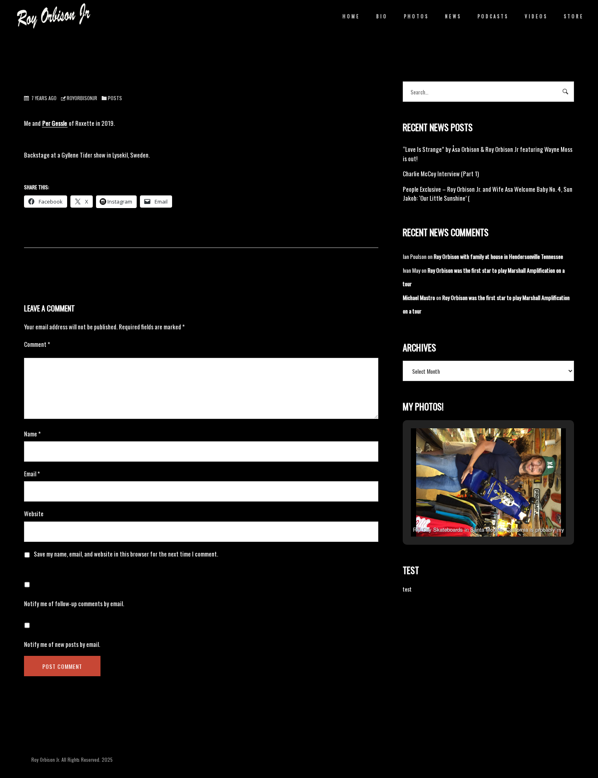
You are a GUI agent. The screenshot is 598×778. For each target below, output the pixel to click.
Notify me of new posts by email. (62, 644)
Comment (37, 344)
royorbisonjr (82, 97)
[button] (470, 514)
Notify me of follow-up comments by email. (74, 603)
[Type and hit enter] (565, 91)
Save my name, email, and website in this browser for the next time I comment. (126, 553)
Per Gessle (54, 122)
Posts (115, 97)
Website (34, 513)
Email (32, 473)
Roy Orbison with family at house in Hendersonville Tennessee (498, 256)
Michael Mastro (419, 297)
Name (32, 433)
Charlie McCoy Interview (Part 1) (441, 173)
